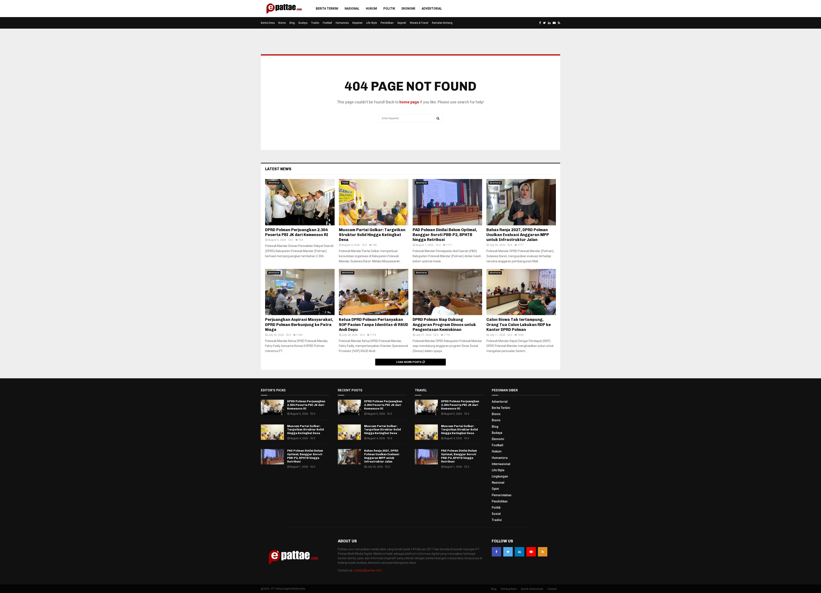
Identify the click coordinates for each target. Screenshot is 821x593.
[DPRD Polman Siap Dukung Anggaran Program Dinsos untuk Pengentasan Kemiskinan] (447, 292)
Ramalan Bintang (442, 22)
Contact (552, 588)
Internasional (501, 464)
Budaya (302, 22)
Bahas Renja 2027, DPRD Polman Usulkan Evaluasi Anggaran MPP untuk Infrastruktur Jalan (517, 235)
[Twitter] (508, 551)
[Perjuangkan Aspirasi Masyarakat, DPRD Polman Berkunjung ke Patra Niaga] (300, 292)
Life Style (371, 22)
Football (327, 22)
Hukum (371, 8)
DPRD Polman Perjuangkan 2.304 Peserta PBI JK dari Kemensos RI (296, 232)
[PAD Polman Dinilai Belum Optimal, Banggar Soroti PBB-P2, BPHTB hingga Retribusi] (447, 202)
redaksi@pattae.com (368, 570)
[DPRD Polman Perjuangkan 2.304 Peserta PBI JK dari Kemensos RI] (300, 202)
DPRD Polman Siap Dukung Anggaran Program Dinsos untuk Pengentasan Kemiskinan (444, 324)
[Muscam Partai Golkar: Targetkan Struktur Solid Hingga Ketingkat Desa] (373, 202)
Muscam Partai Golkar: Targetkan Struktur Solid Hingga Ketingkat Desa (372, 235)
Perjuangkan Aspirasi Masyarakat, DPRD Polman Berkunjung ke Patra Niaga (299, 324)
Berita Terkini (327, 8)
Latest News (278, 169)
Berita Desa (268, 22)
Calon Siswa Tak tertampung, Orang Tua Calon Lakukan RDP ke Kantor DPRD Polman (518, 324)
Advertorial (432, 8)
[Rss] (542, 551)
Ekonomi (408, 8)
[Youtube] (531, 551)
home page (409, 102)
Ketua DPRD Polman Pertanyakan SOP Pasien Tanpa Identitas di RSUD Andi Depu (373, 324)
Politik (389, 8)
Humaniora (342, 22)
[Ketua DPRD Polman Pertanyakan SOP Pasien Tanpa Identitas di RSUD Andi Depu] (373, 292)
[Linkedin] (519, 551)
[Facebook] (496, 551)
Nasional (352, 8)
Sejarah (401, 22)
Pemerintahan (501, 495)
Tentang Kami (509, 588)
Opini (495, 488)
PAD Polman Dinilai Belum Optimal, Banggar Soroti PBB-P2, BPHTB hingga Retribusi (445, 235)
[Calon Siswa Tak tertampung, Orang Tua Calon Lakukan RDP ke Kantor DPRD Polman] (521, 292)
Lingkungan (500, 476)
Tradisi (315, 22)
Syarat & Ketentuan (532, 588)
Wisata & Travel (419, 22)
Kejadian (357, 22)
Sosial (496, 513)
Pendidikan (387, 22)
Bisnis (282, 22)
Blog (292, 22)
